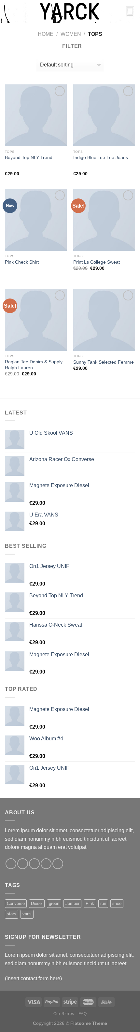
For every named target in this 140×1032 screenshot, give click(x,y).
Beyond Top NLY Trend (28, 157)
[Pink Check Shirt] (36, 220)
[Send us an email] (46, 863)
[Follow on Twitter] (34, 863)
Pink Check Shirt (22, 262)
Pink (90, 903)
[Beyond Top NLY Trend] (36, 115)
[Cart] (130, 11)
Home (45, 34)
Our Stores (63, 1013)
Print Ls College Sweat (96, 262)
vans (27, 913)
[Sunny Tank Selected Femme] (104, 320)
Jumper (72, 903)
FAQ (82, 1013)
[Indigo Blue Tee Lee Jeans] (104, 115)
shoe (116, 903)
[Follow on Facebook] (11, 863)
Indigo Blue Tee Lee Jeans (100, 157)
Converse (16, 903)
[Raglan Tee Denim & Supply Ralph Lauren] (36, 320)
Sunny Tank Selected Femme (103, 362)
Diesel (37, 903)
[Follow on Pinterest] (57, 863)
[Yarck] (70, 11)
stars (11, 913)
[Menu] (9, 11)
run (103, 903)
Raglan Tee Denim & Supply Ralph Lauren (34, 364)
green (54, 903)
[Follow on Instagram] (22, 863)
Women (71, 34)
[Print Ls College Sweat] (104, 220)
